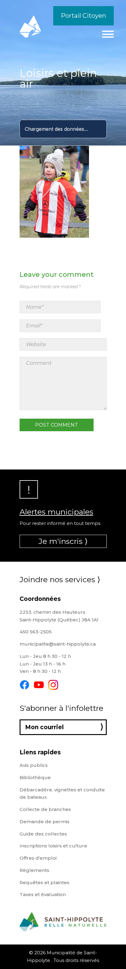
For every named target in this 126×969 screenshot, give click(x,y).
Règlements (34, 870)
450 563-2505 (36, 632)
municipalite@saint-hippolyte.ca (58, 644)
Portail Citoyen (83, 15)
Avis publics (34, 765)
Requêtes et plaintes (44, 882)
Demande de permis (44, 821)
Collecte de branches (45, 809)
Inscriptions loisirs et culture (53, 846)
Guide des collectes (43, 834)
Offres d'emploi (38, 858)
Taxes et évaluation (43, 894)
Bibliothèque (35, 777)
